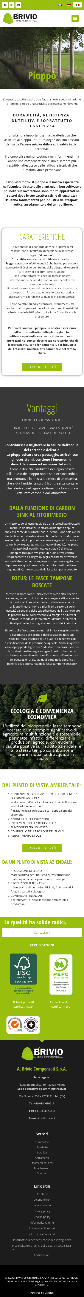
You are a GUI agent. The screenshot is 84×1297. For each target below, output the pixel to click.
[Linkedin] (18, 5)
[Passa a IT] (77, 4)
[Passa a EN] (60, 4)
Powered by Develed (42, 1292)
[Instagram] (11, 5)
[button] (75, 18)
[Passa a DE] (69, 4)
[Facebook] (5, 5)
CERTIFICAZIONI (42, 945)
